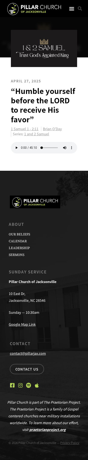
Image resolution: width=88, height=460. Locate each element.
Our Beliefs (19, 234)
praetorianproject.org (47, 429)
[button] (72, 8)
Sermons (16, 255)
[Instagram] (20, 385)
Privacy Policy (69, 443)
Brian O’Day (52, 129)
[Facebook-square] (12, 385)
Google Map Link (22, 324)
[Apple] (36, 385)
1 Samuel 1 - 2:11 (24, 129)
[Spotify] (28, 385)
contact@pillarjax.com (28, 353)
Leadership (19, 248)
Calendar (18, 241)
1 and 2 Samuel (36, 133)
